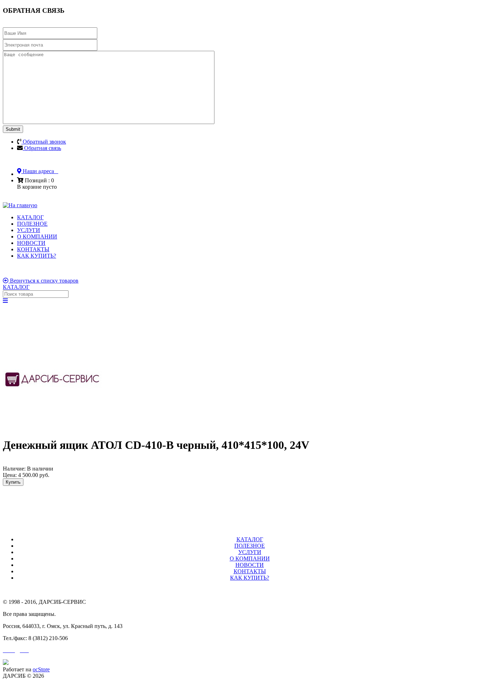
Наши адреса (39, 171)
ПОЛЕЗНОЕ (32, 224)
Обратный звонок (43, 142)
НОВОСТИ (31, 243)
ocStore (41, 669)
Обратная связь (42, 148)
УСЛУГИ (28, 230)
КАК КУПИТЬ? (36, 256)
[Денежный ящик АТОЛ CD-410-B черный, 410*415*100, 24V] (52, 427)
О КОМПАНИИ (37, 236)
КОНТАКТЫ (33, 249)
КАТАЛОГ (30, 217)
